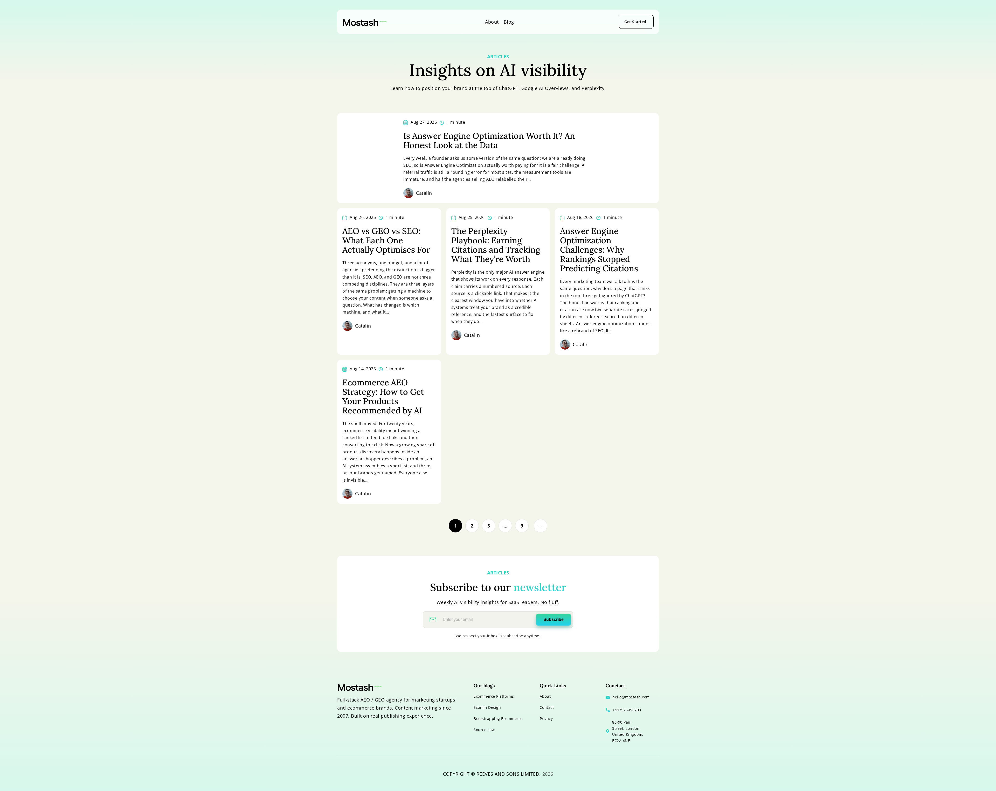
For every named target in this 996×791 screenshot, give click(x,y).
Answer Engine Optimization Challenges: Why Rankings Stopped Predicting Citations (599, 249)
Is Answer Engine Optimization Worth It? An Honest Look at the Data (489, 140)
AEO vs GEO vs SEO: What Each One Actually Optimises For (386, 240)
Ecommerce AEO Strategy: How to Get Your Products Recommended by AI (383, 396)
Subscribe (553, 619)
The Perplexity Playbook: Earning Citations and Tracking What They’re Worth (495, 245)
